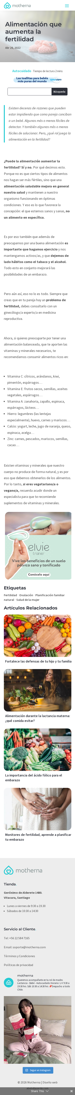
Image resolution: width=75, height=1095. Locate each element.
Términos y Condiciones (19, 956)
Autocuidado (21, 71)
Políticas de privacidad (18, 965)
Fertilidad (10, 595)
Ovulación (26, 595)
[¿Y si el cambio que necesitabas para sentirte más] (37, 1030)
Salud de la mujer (27, 600)
